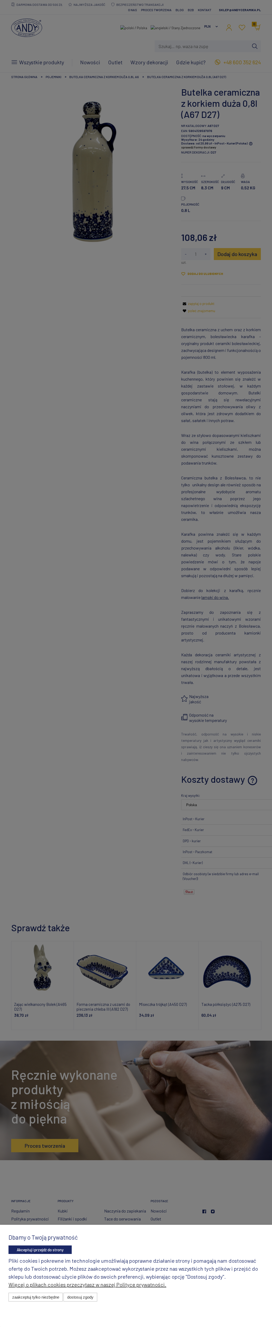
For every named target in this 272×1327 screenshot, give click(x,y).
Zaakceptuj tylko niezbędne (35, 1297)
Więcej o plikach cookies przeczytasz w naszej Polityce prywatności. (87, 1284)
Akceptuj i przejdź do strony (40, 1249)
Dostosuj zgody (80, 1297)
